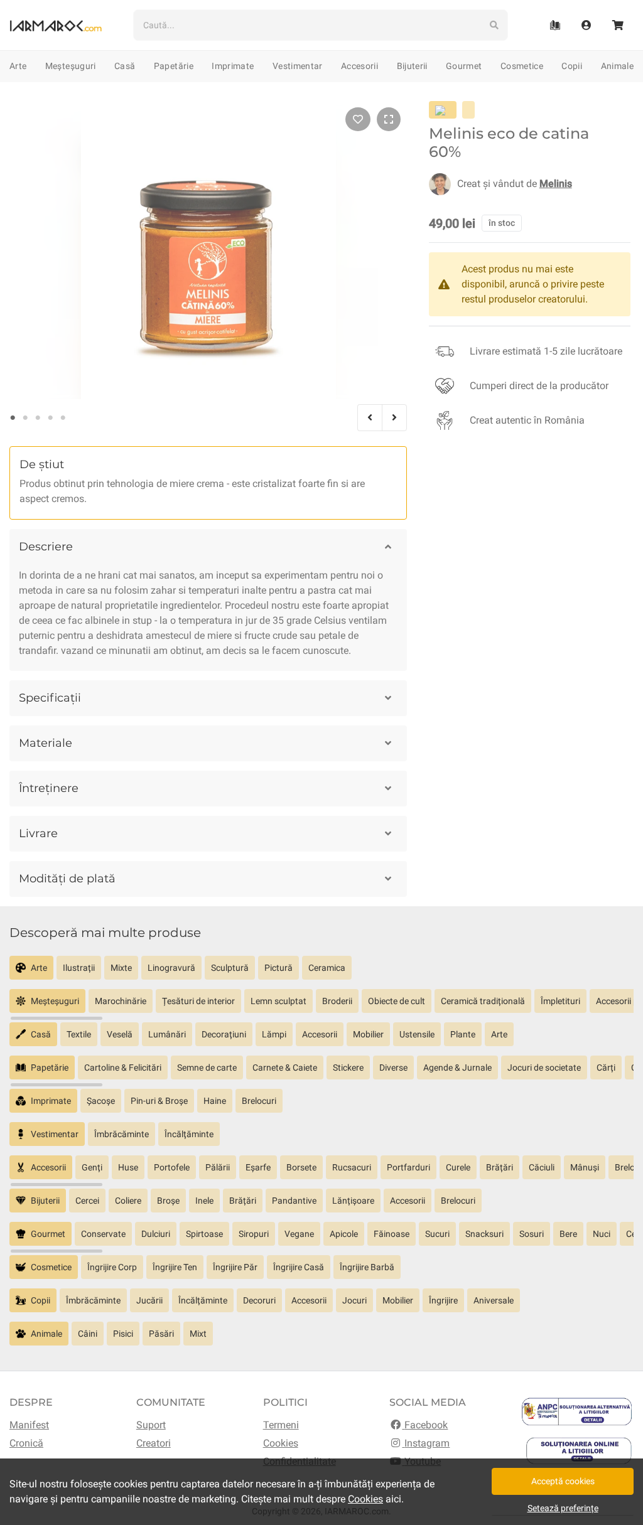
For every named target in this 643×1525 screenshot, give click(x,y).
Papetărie (173, 66)
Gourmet (464, 66)
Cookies (280, 1443)
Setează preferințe (562, 1508)
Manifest (29, 1425)
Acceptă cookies (563, 1481)
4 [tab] (50, 418)
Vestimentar (298, 66)
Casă (124, 66)
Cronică (26, 1443)
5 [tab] (63, 418)
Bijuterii (412, 66)
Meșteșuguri (70, 66)
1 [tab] (12, 418)
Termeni (281, 1425)
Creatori (153, 1443)
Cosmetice (521, 66)
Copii (571, 66)
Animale (617, 66)
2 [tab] (25, 418)
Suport (151, 1425)
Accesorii (359, 66)
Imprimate (233, 66)
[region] (321, 972)
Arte (17, 66)
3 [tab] (38, 418)
